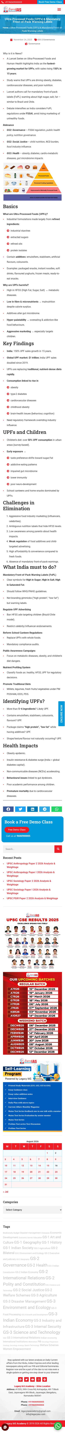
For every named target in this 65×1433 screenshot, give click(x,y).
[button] (61, 676)
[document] (32, 716)
